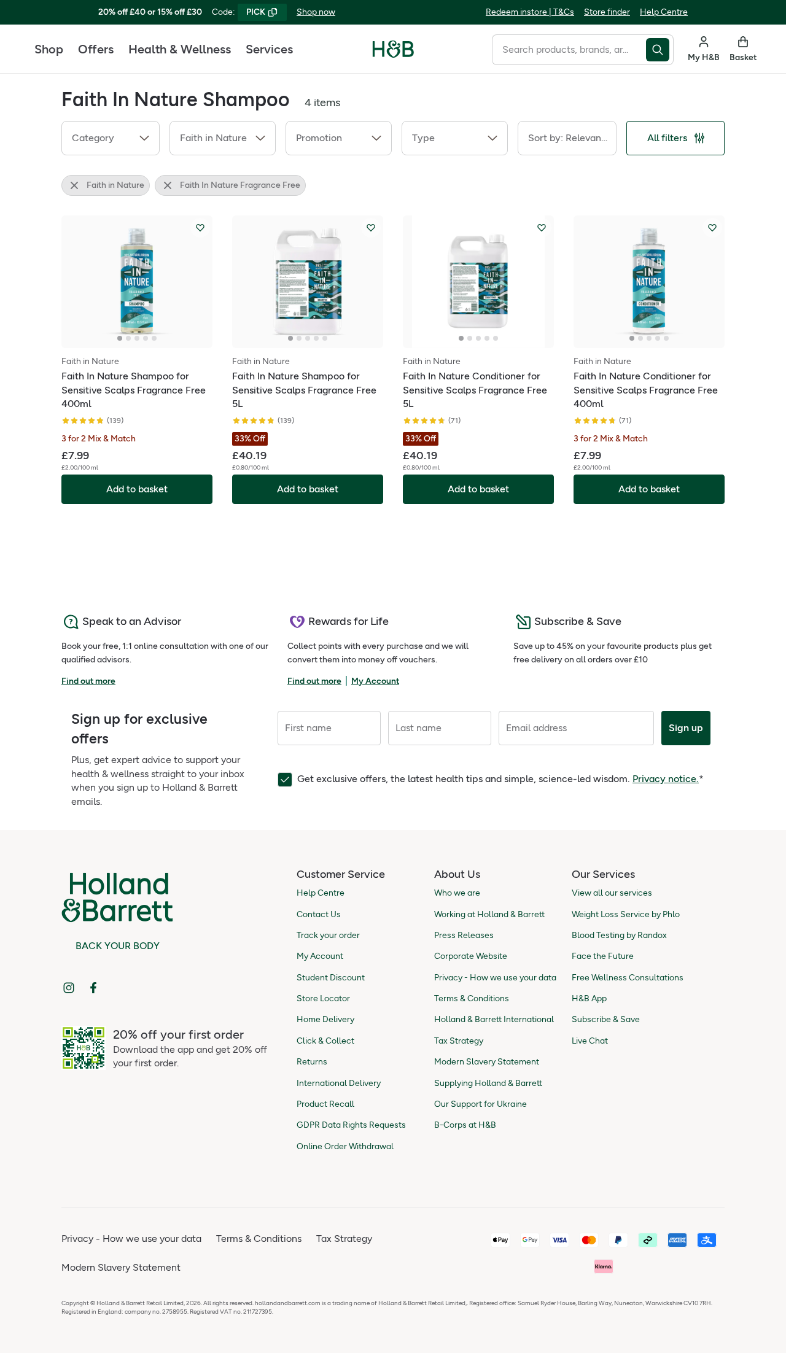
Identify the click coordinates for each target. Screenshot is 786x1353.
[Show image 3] (136, 338)
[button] (110, 138)
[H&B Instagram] (68, 987)
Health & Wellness (179, 49)
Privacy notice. (665, 779)
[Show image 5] (154, 338)
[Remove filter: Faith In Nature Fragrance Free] (167, 185)
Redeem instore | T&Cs (530, 12)
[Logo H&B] (393, 54)
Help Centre (664, 12)
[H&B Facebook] (93, 987)
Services (269, 49)
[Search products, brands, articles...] (660, 49)
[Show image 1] (119, 338)
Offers (96, 49)
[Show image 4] (145, 338)
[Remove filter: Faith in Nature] (74, 185)
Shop (48, 49)
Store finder (607, 12)
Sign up (686, 728)
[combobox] (569, 49)
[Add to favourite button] (200, 228)
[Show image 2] (128, 338)
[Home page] (393, 49)
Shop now (316, 12)
